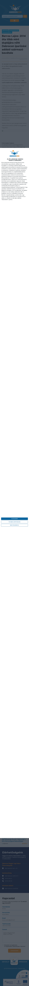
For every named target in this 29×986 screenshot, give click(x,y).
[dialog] (14, 493)
